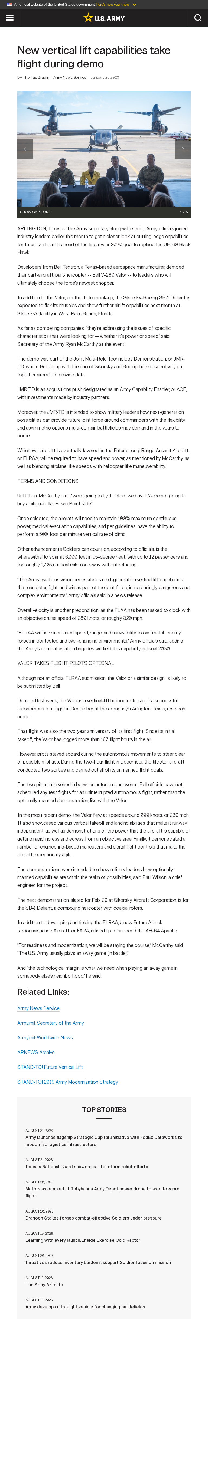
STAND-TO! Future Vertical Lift (50, 1067)
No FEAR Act (189, 1456)
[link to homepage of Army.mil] (104, 17)
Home (12, 1456)
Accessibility (135, 1456)
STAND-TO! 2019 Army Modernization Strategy (67, 1082)
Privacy (67, 1456)
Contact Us (38, 1456)
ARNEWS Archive (36, 1053)
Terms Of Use (97, 1456)
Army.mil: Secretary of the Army (50, 1023)
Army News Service (38, 1008)
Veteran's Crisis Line (104, 1464)
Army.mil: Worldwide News (45, 1038)
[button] (3, 11)
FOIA (163, 1456)
